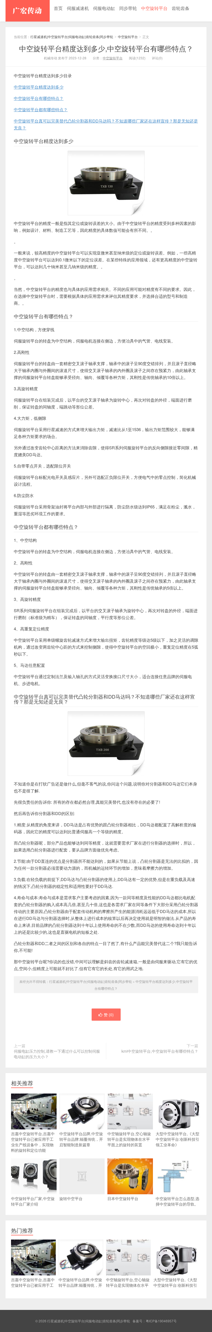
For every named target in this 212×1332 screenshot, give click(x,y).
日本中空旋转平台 (122, 1198)
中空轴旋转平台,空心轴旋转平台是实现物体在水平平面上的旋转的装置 (129, 1139)
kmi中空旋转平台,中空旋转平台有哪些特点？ (159, 1051)
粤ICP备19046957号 (161, 1320)
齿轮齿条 (180, 8)
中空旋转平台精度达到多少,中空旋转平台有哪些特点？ (106, 48)
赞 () (109, 1014)
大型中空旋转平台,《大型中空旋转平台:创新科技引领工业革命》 (177, 1139)
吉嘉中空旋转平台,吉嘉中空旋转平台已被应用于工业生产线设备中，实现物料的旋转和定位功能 (33, 1142)
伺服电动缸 (104, 8)
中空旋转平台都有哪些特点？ (41, 109)
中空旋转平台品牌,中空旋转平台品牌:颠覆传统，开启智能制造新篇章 (81, 1139)
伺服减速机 (78, 8)
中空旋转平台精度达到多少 (38, 87)
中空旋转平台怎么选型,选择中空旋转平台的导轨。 (177, 1201)
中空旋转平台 (154, 8)
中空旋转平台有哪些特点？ (38, 98)
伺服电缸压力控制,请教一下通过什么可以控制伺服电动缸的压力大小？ (57, 1053)
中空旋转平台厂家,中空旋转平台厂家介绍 (33, 1201)
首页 (58, 8)
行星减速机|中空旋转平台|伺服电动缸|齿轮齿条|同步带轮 (28, 11)
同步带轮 (128, 8)
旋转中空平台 (71, 1198)
